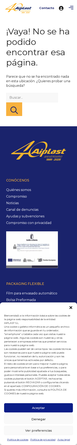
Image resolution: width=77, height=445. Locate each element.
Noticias (12, 203)
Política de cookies (17, 439)
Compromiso (16, 196)
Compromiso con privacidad (29, 223)
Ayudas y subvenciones (25, 216)
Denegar (38, 419)
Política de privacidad (42, 439)
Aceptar (38, 408)
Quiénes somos (18, 190)
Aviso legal (63, 439)
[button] (71, 308)
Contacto (46, 8)
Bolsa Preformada (21, 300)
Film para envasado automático (31, 293)
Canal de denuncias (22, 210)
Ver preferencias (38, 430)
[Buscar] (14, 109)
